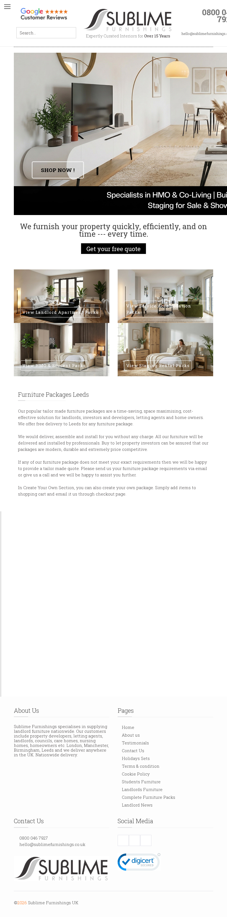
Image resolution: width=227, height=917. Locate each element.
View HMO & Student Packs (54, 365)
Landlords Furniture (142, 789)
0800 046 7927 (33, 838)
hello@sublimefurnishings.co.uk (52, 844)
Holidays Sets (136, 758)
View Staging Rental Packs (158, 365)
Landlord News (137, 805)
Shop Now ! (58, 169)
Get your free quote (113, 249)
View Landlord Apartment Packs (60, 312)
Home (128, 727)
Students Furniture (141, 781)
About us (131, 735)
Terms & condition (140, 766)
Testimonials (135, 743)
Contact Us (133, 750)
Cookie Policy (136, 774)
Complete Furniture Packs (148, 797)
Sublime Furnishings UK (53, 902)
